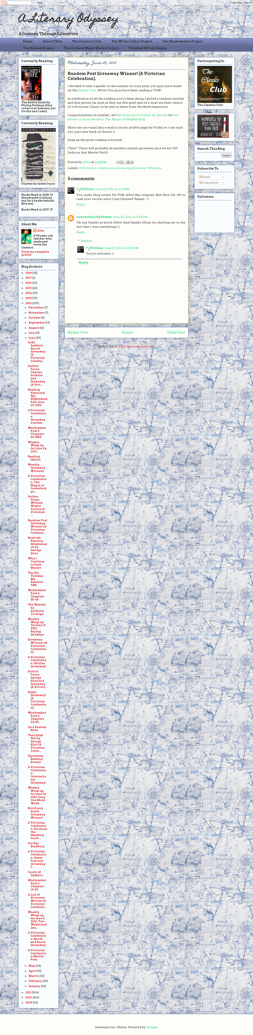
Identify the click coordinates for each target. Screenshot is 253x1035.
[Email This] (118, 162)
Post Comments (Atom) (137, 346)
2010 (28, 997)
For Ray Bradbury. (36, 845)
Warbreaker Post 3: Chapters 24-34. (37, 717)
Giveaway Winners (147, 168)
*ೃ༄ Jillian (85, 189)
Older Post (176, 332)
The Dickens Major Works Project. (91, 48)
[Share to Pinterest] (132, 162)
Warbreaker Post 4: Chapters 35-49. (37, 595)
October (35, 317)
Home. (28, 41)
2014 (28, 293)
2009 (29, 1002)
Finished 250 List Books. (147, 48)
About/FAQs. (53, 41)
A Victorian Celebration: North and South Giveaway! (37, 939)
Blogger (152, 1027)
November (37, 312)
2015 (28, 288)
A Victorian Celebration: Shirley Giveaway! (37, 662)
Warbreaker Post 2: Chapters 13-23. (37, 885)
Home (127, 332)
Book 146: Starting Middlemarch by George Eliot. (37, 545)
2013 (28, 298)
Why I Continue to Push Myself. (36, 563)
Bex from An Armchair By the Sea (142, 115)
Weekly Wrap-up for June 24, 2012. (37, 447)
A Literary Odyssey (68, 19)
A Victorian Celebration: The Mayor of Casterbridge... (37, 483)
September (37, 322)
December (36, 307)
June (32, 337)
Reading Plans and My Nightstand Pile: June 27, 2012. (37, 397)
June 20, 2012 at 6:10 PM (130, 217)
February (36, 980)
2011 (28, 992)
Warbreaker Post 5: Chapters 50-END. (37, 432)
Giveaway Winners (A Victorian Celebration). (37, 645)
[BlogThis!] (121, 162)
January (35, 986)
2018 (28, 272)
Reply (80, 204)
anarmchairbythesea (94, 217)
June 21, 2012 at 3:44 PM (121, 248)
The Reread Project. (39, 48)
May (32, 965)
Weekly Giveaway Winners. (36, 467)
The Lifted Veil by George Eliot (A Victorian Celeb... (36, 743)
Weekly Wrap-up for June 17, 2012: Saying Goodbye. (37, 627)
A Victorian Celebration (97, 168)
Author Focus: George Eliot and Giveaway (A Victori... (37, 679)
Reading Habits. (34, 458)
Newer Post (78, 332)
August (34, 327)
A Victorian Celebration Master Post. (37, 955)
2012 (28, 303)
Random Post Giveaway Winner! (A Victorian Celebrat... (37, 526)
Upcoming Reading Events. (35, 759)
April (33, 970)
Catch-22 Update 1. (36, 874)
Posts (206, 176)
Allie (87, 162)
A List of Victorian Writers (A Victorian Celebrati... (37, 901)
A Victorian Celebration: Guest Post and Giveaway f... (37, 859)
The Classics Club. (87, 41)
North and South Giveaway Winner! (36, 813)
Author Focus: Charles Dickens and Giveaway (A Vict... (36, 375)
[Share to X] (125, 162)
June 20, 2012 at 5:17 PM (112, 189)
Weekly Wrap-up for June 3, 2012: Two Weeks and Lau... (37, 920)
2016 (28, 282)
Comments (210, 182)
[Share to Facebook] (128, 162)
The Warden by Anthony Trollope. (37, 609)
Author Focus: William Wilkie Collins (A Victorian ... (36, 506)
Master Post (87, 90)
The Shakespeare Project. (183, 41)
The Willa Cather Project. (132, 41)
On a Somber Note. (37, 729)
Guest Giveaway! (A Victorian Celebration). (37, 700)
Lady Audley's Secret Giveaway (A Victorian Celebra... (36, 351)
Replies (86, 241)
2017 (28, 277)
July (32, 332)
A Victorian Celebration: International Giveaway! (37, 775)
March (34, 975)
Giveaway (123, 168)
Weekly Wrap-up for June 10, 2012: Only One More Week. (37, 795)
